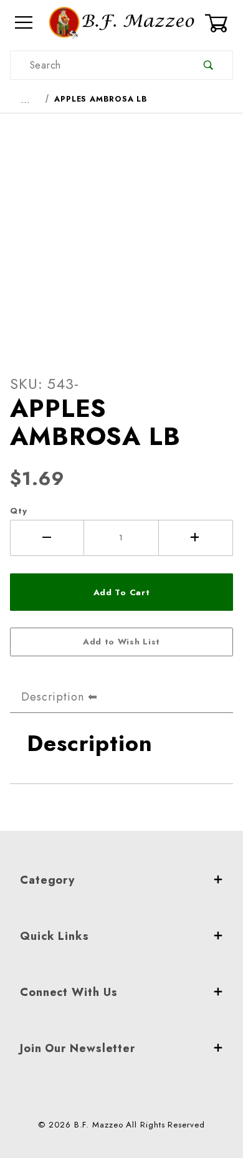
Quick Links (54, 936)
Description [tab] (52, 697)
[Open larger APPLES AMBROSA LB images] (121, 234)
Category (47, 880)
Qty (18, 511)
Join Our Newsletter (77, 1048)
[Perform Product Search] (208, 65)
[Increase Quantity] (196, 538)
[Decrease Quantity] (47, 538)
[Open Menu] (24, 22)
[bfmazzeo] (121, 21)
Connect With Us (69, 992)
